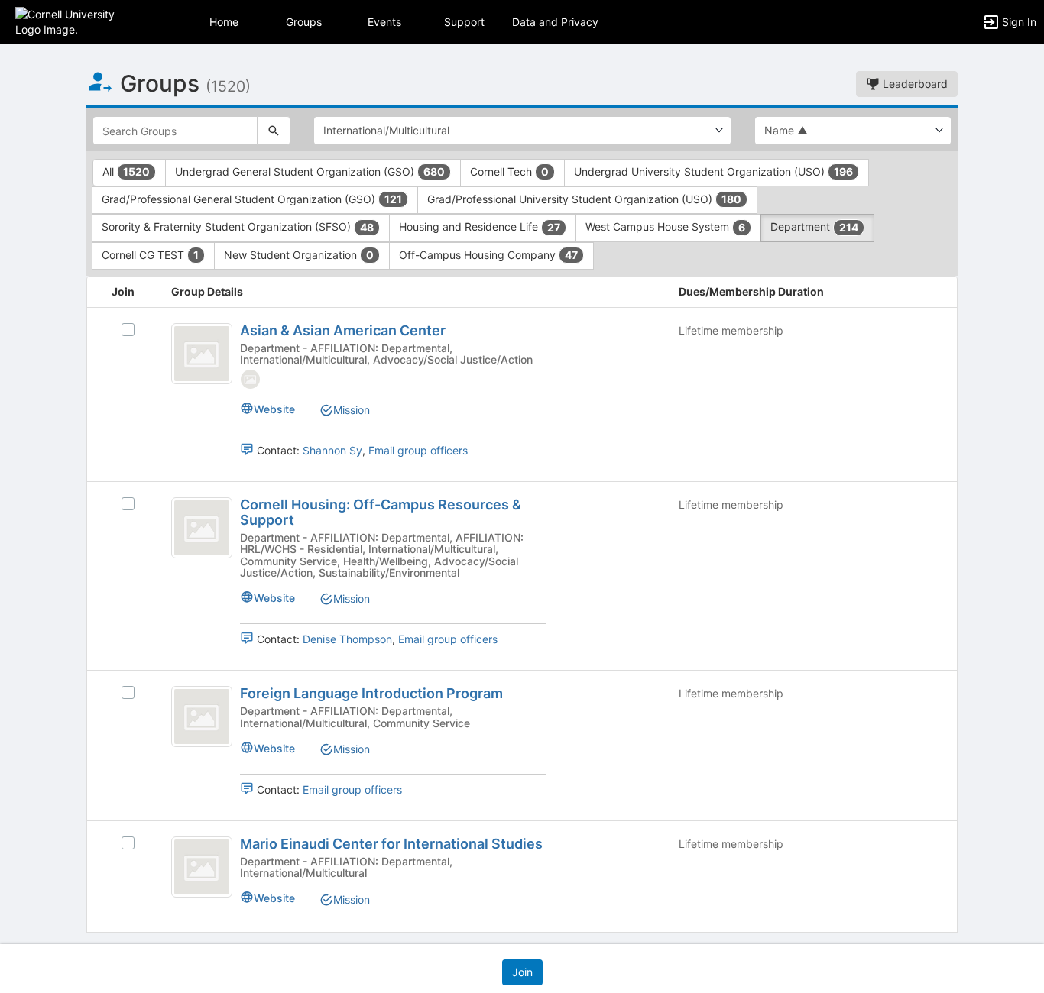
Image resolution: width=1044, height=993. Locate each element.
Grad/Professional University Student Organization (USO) (584, 198)
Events (384, 21)
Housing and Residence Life (479, 226)
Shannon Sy (332, 450)
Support (464, 21)
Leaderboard (914, 83)
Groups (304, 21)
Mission (351, 409)
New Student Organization (299, 254)
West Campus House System (665, 226)
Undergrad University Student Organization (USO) (713, 171)
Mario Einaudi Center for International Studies (391, 844)
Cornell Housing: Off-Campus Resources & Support (380, 512)
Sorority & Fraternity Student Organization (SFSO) (238, 226)
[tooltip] (250, 378)
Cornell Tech (509, 171)
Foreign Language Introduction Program (371, 693)
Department (814, 226)
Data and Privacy (555, 21)
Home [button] (223, 21)
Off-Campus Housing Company (488, 254)
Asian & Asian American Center (343, 330)
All (126, 171)
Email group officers (418, 450)
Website (274, 409)
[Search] (273, 130)
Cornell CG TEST (150, 254)
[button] (78, 21)
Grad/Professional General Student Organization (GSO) (252, 198)
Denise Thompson (347, 638)
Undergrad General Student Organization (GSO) (310, 171)
